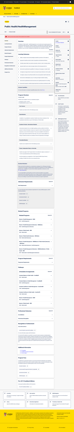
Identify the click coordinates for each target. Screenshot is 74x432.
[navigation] (23, 194)
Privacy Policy (31, 427)
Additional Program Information (27, 351)
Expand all (51, 54)
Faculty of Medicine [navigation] (60, 42)
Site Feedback (62, 427)
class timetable (22, 170)
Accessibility (47, 427)
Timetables (24, 350)
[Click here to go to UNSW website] (7, 8)
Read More (51, 49)
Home (4, 16)
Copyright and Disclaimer (13, 427)
